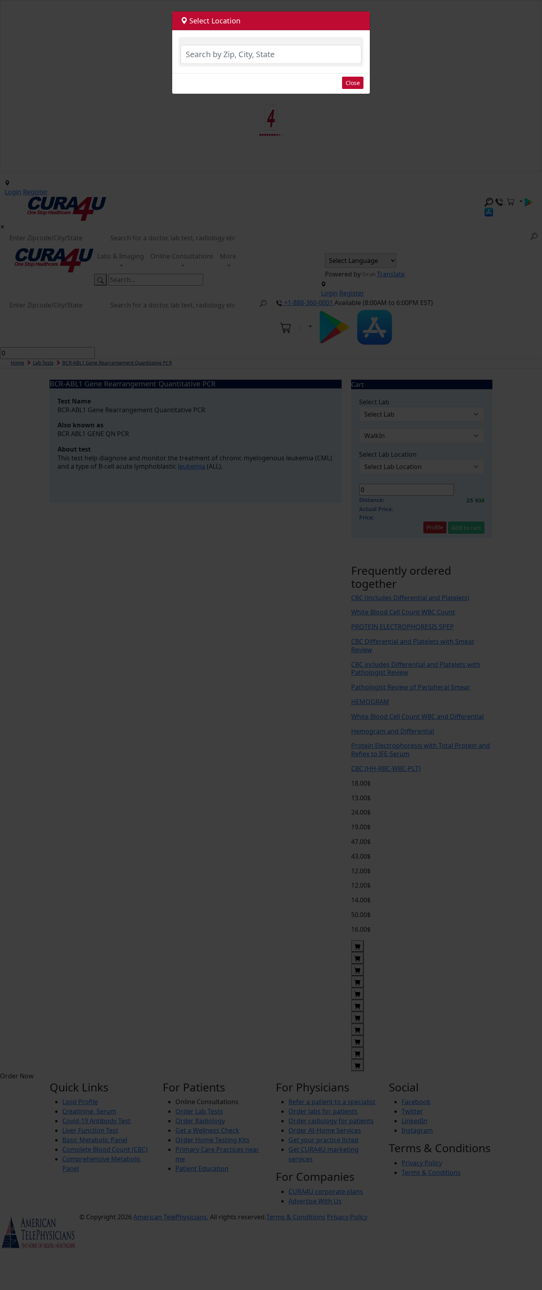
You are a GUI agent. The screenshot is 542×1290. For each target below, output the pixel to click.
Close (353, 83)
